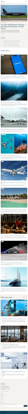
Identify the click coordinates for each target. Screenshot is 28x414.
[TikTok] (3, 391)
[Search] (25, 1)
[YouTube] (7, 391)
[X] (6, 391)
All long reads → (25, 297)
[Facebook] (2, 391)
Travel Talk (2, 398)
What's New (2, 394)
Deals (1, 397)
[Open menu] (26, 1)
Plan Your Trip (2, 396)
